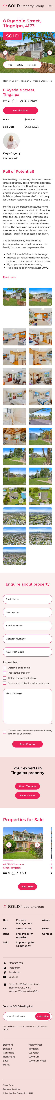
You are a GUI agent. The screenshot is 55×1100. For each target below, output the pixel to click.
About (46, 920)
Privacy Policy (8, 1085)
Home (6, 80)
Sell (5, 928)
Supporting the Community (25, 944)
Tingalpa (23, 80)
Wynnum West (37, 1060)
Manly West (35, 1044)
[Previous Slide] (5, 52)
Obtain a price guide (19, 667)
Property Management (24, 922)
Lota (5, 1060)
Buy (5, 920)
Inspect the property (19, 672)
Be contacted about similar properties (28, 683)
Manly (6, 1064)
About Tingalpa (27, 786)
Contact (47, 933)
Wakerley (34, 1052)
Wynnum (34, 1056)
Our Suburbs (23, 928)
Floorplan (32, 65)
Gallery (20, 65)
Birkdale (8, 1048)
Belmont (8, 1044)
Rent (6, 933)
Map (10, 65)
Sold (14, 80)
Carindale (8, 1052)
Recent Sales (27, 795)
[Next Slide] (49, 52)
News (45, 928)
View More (27, 886)
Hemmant (9, 1056)
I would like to (11, 662)
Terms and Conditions (11, 1089)
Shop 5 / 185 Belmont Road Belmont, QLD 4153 (24, 987)
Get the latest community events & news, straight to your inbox (30, 732)
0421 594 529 (10, 157)
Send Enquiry (27, 744)
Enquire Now (20, 110)
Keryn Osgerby (11, 153)
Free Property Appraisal (24, 935)
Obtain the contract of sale (22, 678)
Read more (9, 277)
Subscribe (43, 1016)
